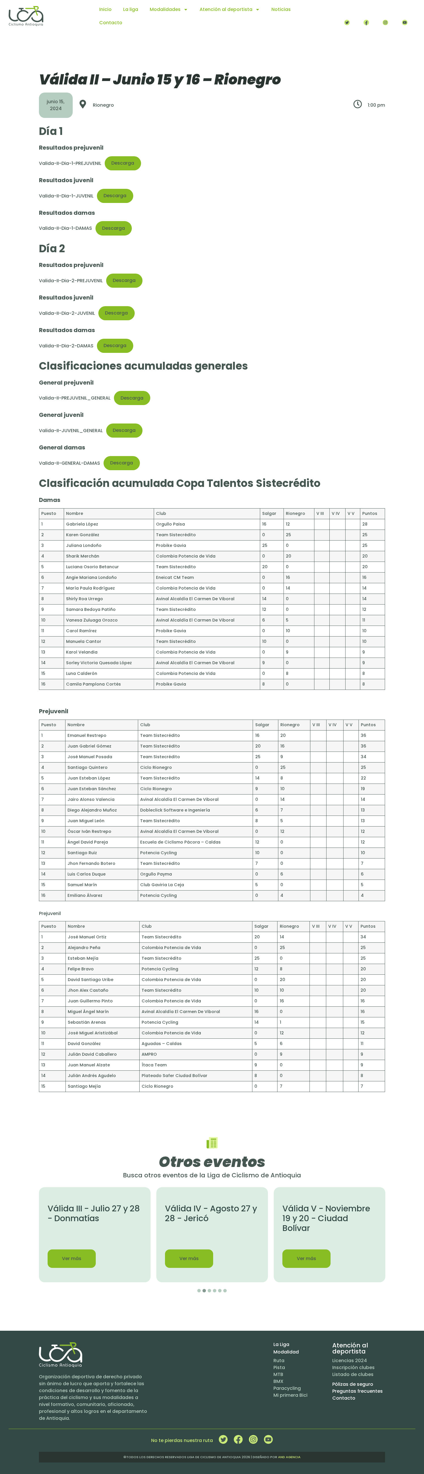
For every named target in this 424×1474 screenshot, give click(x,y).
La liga (130, 9)
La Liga (281, 1344)
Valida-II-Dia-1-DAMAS (65, 228)
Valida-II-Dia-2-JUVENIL (67, 313)
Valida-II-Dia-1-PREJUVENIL (70, 163)
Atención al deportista (226, 9)
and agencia (289, 1457)
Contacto (110, 22)
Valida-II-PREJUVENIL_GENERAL (74, 398)
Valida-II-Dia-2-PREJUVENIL (71, 280)
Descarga (122, 163)
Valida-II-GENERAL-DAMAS (69, 463)
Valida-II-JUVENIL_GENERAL (71, 430)
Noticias (281, 9)
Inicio (105, 9)
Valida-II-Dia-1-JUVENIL (66, 195)
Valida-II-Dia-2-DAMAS (66, 345)
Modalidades (165, 9)
